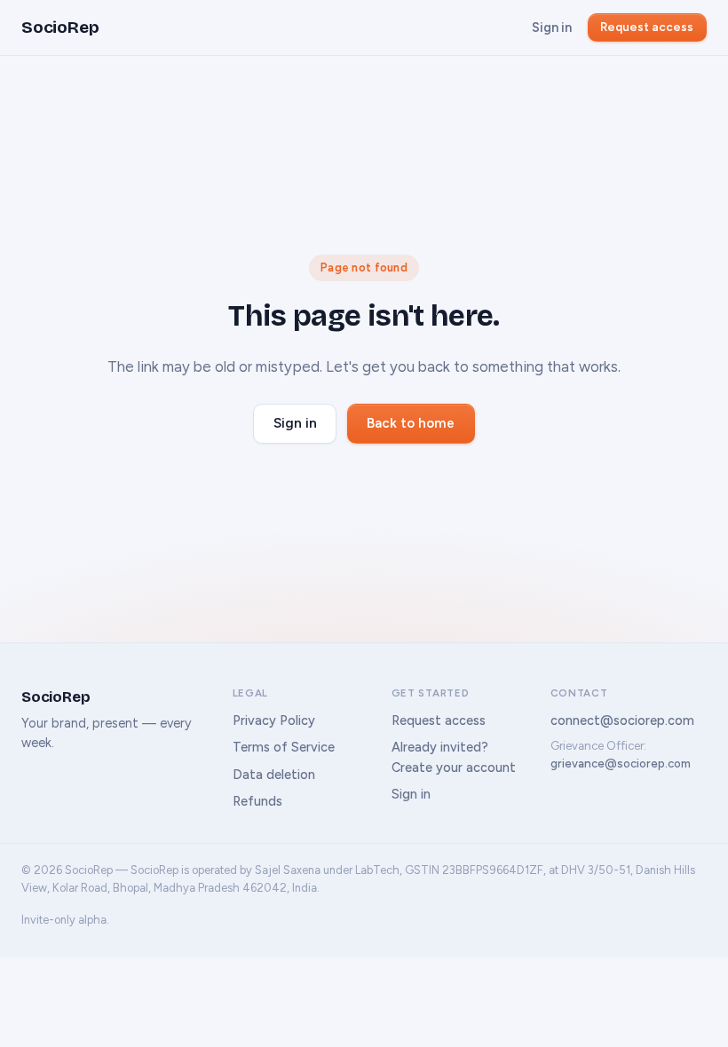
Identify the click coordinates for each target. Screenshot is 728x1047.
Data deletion (274, 775)
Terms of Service (284, 747)
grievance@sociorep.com (620, 763)
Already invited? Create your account (454, 757)
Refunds (257, 801)
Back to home (411, 423)
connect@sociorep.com (622, 720)
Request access (646, 27)
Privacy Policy (274, 720)
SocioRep (60, 27)
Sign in (552, 27)
